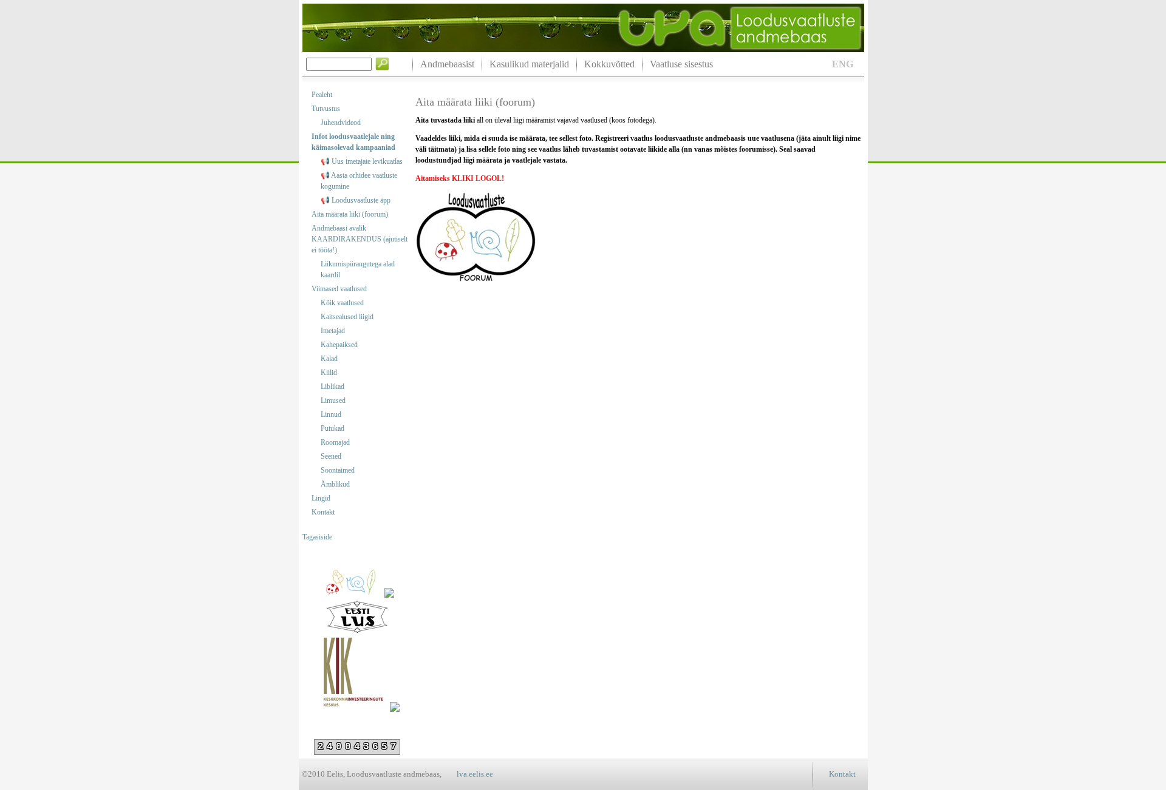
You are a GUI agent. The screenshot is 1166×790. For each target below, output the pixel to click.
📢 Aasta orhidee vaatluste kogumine (359, 181)
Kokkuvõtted (609, 64)
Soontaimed (338, 470)
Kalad (329, 358)
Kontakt (323, 512)
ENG (842, 64)
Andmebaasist (447, 64)
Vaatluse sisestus (681, 64)
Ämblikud (335, 484)
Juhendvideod (341, 122)
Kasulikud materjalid (529, 64)
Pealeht (322, 94)
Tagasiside (317, 537)
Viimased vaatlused (339, 289)
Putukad (332, 428)
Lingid (321, 498)
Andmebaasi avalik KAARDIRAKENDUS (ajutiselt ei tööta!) (359, 239)
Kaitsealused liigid (347, 316)
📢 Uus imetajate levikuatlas (362, 161)
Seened (331, 456)
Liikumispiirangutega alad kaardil (358, 269)
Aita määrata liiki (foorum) (350, 214)
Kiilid (329, 372)
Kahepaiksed (339, 344)
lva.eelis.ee (475, 773)
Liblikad (332, 386)
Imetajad (333, 330)
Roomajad (335, 442)
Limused (333, 400)
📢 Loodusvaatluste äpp (355, 200)
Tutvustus (326, 108)
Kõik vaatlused (342, 303)
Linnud (331, 414)
